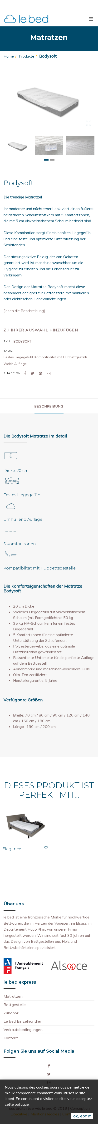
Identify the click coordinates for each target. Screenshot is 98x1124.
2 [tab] (52, 160)
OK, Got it (82, 1116)
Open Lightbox (49, 99)
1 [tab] (46, 160)
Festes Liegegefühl (18, 357)
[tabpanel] (18, 145)
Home (9, 56)
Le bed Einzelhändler (22, 1021)
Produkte (26, 56)
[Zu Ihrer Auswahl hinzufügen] (46, 848)
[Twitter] (32, 373)
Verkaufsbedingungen (23, 1029)
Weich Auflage (15, 364)
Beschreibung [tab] (49, 406)
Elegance (11, 849)
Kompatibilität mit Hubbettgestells (61, 357)
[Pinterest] (40, 373)
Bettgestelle (15, 1004)
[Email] (48, 373)
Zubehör (11, 1013)
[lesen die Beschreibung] (24, 310)
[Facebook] (25, 373)
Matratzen (13, 996)
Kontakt (11, 1038)
